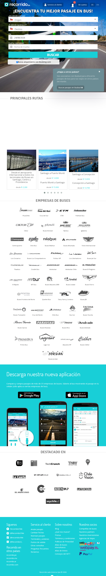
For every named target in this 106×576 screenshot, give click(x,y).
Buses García (22, 328)
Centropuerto (17, 246)
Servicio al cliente (41, 524)
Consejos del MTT (62, 554)
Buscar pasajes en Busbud (69, 87)
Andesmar (53, 269)
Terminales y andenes (40, 539)
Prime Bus (24, 345)
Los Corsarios (15, 258)
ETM (61, 216)
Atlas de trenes (61, 550)
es (92, 4)
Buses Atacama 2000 (52, 285)
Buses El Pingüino (89, 269)
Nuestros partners (86, 532)
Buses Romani (48, 231)
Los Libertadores (75, 258)
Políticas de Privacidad (64, 541)
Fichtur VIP (57, 258)
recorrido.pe (11, 555)
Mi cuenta (82, 4)
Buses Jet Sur (91, 258)
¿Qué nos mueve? (62, 532)
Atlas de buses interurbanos (61, 546)
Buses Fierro (89, 285)
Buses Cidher (84, 345)
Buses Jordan (53, 359)
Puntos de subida (38, 542)
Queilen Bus (46, 299)
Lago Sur (47, 345)
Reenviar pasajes (38, 536)
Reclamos (35, 552)
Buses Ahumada (69, 246)
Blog (57, 528)
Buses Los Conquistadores (36, 258)
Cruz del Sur (44, 216)
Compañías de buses (88, 528)
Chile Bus (55, 315)
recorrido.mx (11, 558)
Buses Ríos (66, 328)
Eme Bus (34, 246)
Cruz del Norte (37, 315)
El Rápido (15, 285)
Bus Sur (72, 315)
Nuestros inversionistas (89, 535)
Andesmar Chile (71, 269)
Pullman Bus (80, 216)
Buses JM (83, 299)
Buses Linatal (70, 285)
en (97, 4)
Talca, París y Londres (65, 299)
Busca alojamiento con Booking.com (34, 62)
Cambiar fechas (37, 532)
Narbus (65, 231)
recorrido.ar (11, 561)
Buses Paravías (45, 328)
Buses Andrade (85, 328)
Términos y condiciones (65, 538)
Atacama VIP (67, 345)
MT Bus (33, 285)
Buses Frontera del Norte (26, 299)
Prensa (58, 535)
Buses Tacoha (88, 315)
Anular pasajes (37, 529)
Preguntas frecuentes (40, 548)
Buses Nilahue (50, 246)
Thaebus (17, 269)
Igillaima (84, 231)
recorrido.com (12, 564)
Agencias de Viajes (87, 538)
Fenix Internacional (88, 246)
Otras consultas (37, 545)
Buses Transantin (19, 315)
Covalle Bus (35, 269)
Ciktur (26, 231)
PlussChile (26, 216)
